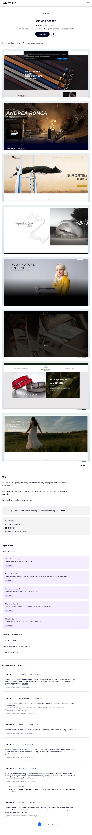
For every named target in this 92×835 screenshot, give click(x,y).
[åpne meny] (87, 3)
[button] (46, 73)
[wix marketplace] (9, 3)
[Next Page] (57, 824)
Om (18, 43)
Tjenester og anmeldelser (33, 43)
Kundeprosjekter (7, 43)
